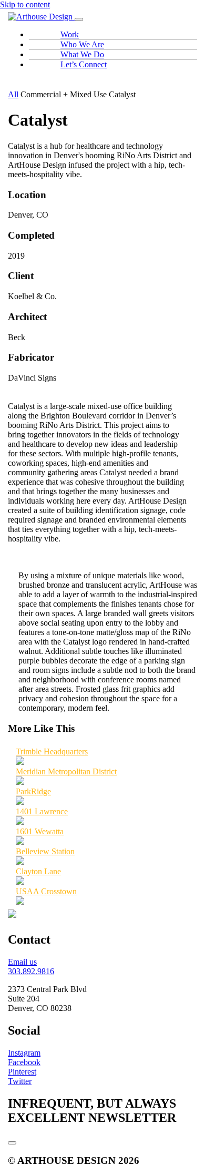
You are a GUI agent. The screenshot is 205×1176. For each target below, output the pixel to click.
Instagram (24, 1052)
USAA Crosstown (46, 891)
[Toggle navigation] (79, 19)
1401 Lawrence (42, 811)
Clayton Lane (38, 871)
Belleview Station (45, 851)
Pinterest (22, 1071)
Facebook (24, 1062)
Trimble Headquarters (52, 751)
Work (69, 34)
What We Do (82, 54)
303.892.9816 (31, 971)
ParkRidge (33, 791)
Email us (22, 961)
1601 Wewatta (40, 831)
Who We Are (82, 44)
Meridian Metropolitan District (66, 771)
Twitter (20, 1081)
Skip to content (25, 4)
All (13, 94)
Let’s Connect (83, 64)
